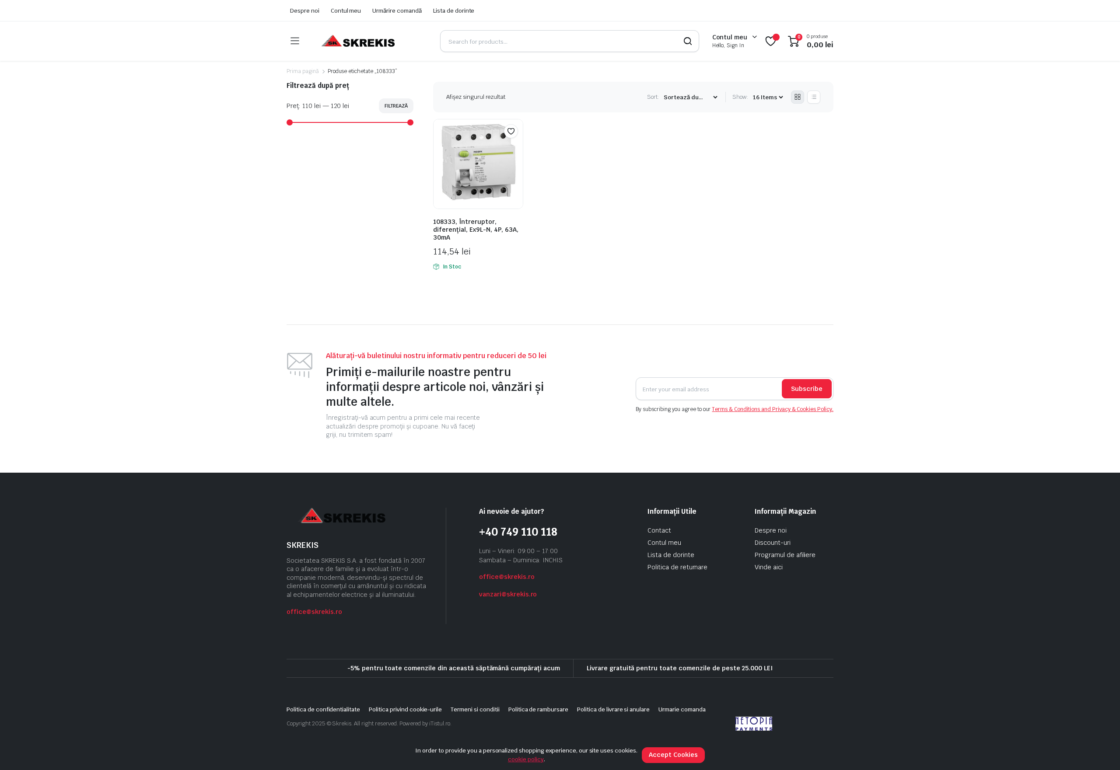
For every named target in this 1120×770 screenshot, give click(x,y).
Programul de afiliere (785, 555)
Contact (659, 530)
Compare (515, 148)
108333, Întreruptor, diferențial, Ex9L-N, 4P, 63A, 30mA (475, 229)
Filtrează (396, 106)
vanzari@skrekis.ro (508, 594)
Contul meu (346, 10)
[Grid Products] (797, 97)
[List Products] (813, 97)
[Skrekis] (357, 41)
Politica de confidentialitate (323, 709)
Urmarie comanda (682, 709)
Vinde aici (769, 567)
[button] (511, 131)
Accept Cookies (673, 755)
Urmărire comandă (397, 10)
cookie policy (526, 759)
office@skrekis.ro (314, 612)
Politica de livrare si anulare (613, 709)
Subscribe (806, 389)
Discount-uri (773, 543)
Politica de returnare (677, 567)
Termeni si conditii (475, 709)
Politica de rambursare (538, 709)
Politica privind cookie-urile (405, 709)
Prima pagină (303, 71)
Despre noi (304, 10)
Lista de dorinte (454, 10)
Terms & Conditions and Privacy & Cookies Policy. (772, 409)
